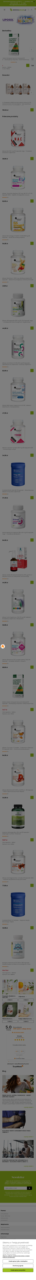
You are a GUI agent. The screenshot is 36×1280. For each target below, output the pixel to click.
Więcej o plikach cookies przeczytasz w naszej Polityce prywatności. (16, 1256)
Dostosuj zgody (18, 1266)
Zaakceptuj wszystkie (18, 1270)
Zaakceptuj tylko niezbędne (18, 1261)
